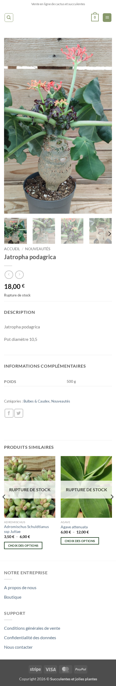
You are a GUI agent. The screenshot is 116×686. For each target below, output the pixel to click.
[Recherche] (9, 17)
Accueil (12, 249)
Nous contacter (18, 646)
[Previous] (13, 125)
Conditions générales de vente (32, 628)
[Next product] (9, 275)
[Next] (103, 125)
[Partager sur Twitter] (18, 413)
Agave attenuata (74, 527)
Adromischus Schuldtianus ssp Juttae (26, 529)
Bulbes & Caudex (36, 401)
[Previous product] (19, 275)
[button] (95, 17)
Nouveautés (37, 249)
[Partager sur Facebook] (9, 413)
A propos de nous (20, 587)
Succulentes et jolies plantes (73, 679)
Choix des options (23, 545)
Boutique (12, 596)
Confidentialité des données (30, 637)
